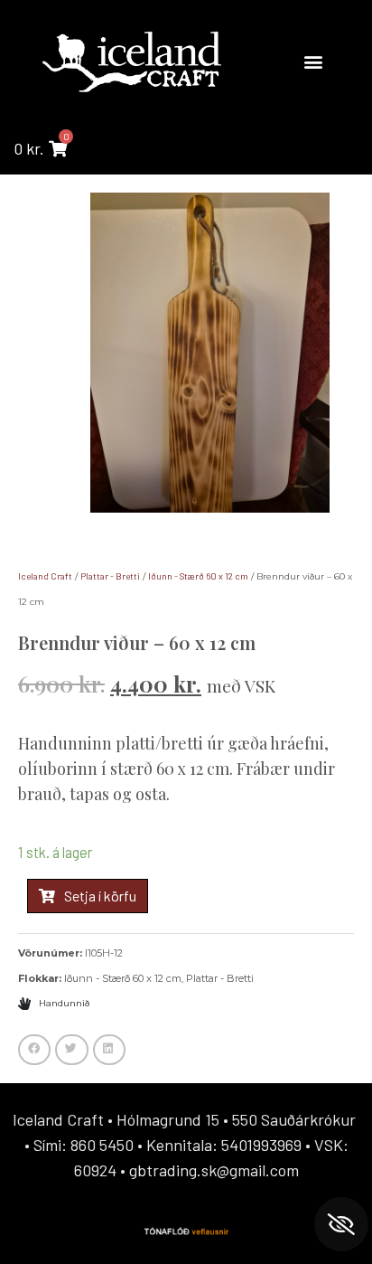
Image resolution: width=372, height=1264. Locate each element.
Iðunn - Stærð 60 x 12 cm (198, 576)
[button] (313, 61)
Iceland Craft (45, 576)
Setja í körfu (100, 895)
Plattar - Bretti (110, 576)
